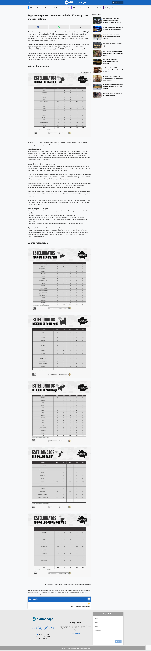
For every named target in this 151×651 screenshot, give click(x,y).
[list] (59, 605)
